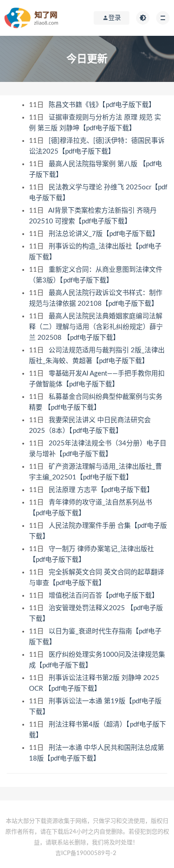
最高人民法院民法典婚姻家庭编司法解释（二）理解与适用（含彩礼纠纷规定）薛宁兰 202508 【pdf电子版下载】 (96, 327)
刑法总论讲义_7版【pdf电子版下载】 (105, 234)
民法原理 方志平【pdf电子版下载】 (102, 490)
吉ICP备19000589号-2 (85, 853)
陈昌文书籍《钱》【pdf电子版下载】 (103, 105)
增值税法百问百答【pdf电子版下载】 (104, 595)
